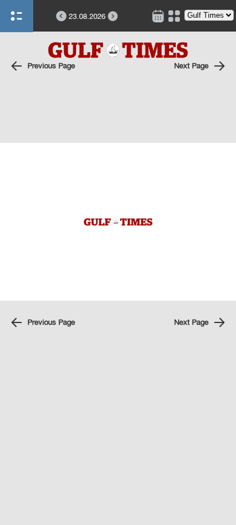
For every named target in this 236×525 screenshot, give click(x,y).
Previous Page (51, 65)
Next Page (191, 65)
